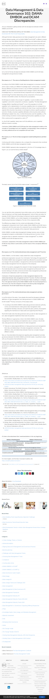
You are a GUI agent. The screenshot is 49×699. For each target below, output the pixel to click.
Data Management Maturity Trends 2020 (13, 602)
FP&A (4, 609)
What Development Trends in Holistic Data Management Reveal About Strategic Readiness (24, 528)
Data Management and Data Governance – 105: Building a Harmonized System (18, 504)
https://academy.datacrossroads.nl (11, 461)
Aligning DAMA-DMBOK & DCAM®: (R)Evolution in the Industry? (6, 504)
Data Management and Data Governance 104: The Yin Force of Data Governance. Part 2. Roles (30, 504)
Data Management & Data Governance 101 (26, 464)
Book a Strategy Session (24, 681)
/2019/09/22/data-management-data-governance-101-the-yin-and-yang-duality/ (23, 386)
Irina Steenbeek (16, 481)
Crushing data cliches (8, 563)
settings (35, 697)
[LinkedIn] (9, 687)
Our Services (24, 667)
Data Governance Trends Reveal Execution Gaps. (15, 522)
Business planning (7, 550)
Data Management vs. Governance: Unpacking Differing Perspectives (21, 606)
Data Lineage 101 (7, 579)
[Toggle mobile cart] (43, 3)
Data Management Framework (11, 593)
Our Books (24, 674)
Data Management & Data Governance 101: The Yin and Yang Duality (23, 33)
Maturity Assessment (8, 616)
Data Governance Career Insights (11, 573)
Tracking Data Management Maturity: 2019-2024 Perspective (19, 635)
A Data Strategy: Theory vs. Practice (12, 540)
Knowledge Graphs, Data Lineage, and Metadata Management (19, 612)
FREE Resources (24, 677)
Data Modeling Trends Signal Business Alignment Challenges (19, 517)
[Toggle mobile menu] (46, 3)
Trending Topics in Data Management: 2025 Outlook (16, 638)
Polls (4, 619)
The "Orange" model (8, 629)
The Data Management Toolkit (22, 654)
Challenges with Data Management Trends (14, 553)
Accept (42, 697)
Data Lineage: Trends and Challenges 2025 (14, 583)
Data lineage (6, 576)
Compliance (6, 560)
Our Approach (24, 670)
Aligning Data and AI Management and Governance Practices (19, 547)
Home (24, 664)
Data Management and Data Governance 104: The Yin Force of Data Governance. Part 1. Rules (42, 504)
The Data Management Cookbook (22, 651)
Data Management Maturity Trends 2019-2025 (15, 599)
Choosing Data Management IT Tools (12, 557)
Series (4, 625)
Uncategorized (6, 642)
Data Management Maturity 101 (11, 596)
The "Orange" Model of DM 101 (11, 632)
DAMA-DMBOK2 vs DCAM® (13, 464)
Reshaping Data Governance (10, 622)
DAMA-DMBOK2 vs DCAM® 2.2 (11, 570)
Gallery (6, 507)
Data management (8, 586)
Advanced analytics (8, 543)
